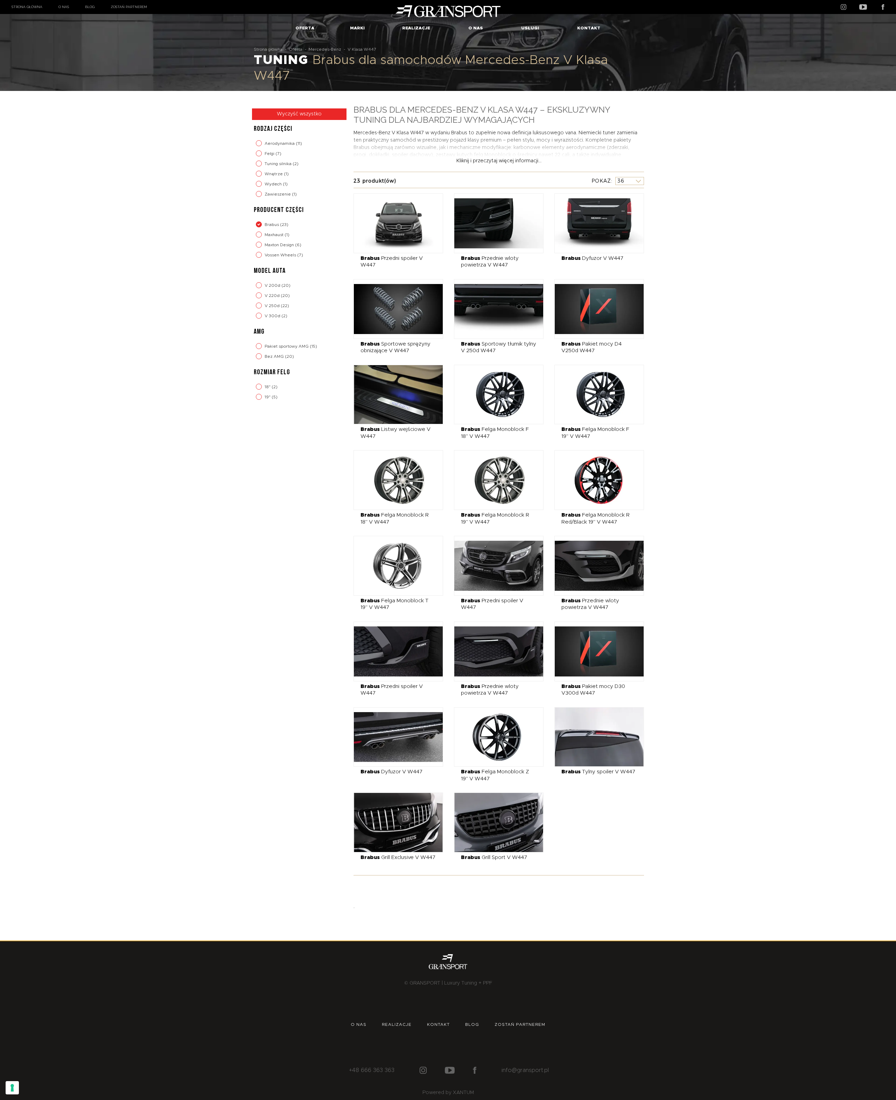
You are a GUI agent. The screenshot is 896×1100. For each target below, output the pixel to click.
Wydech (274, 184)
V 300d (273, 316)
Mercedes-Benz (325, 49)
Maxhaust (275, 235)
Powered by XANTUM (448, 1092)
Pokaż (601, 181)
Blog (89, 7)
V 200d (273, 285)
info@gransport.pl (525, 1070)
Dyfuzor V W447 (592, 258)
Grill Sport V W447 (494, 857)
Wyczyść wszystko (299, 114)
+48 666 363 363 (371, 1070)
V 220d (273, 295)
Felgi (270, 153)
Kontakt (588, 28)
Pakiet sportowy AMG (287, 346)
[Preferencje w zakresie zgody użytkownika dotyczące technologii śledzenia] (12, 1087)
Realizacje (416, 28)
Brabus (272, 224)
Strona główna (27, 7)
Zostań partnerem (129, 7)
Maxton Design (280, 245)
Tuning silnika (279, 164)
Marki (357, 28)
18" (268, 387)
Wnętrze (274, 174)
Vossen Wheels (281, 255)
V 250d (273, 306)
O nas (63, 7)
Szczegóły (393, 223)
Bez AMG (275, 356)
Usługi (530, 28)
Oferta (304, 28)
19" (268, 397)
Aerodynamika (280, 143)
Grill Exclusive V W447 (397, 857)
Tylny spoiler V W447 (598, 771)
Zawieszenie (278, 194)
